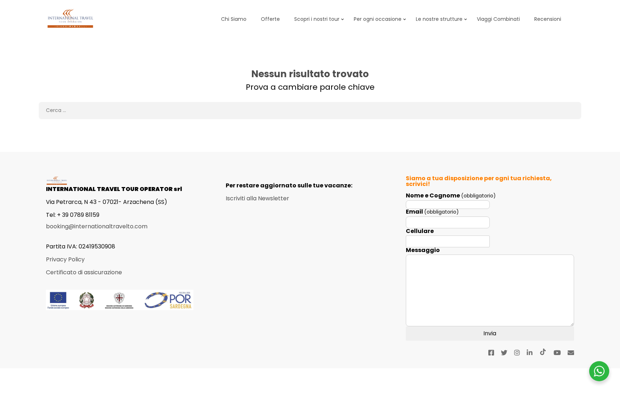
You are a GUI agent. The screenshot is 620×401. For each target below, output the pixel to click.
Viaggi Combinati (498, 19)
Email (432, 212)
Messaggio (423, 250)
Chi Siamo (233, 19)
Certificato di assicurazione (84, 272)
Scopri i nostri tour (316, 19)
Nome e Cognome (451, 196)
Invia (489, 333)
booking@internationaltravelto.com (96, 226)
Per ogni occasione (377, 19)
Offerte (270, 19)
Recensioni (547, 19)
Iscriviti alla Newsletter (257, 198)
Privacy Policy (65, 259)
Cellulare (420, 231)
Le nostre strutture (439, 19)
